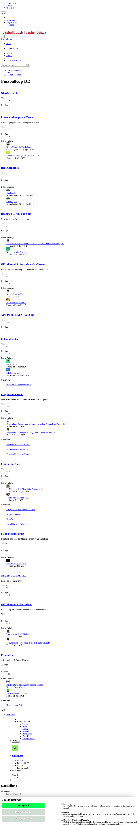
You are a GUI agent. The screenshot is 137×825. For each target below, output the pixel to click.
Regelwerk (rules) (10, 167)
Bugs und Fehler (13, 514)
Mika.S (20, 761)
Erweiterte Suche (13, 60)
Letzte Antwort (28, 738)
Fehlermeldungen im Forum (18, 454)
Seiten (9, 53)
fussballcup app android (16, 563)
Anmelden (10, 20)
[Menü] (3, 13)
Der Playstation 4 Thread (17, 693)
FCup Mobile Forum (12, 533)
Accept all (23, 805)
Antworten (27, 731)
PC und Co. (7, 655)
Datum (25, 729)
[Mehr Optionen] (3, 710)
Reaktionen (27, 734)
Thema (25, 724)
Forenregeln (11, 201)
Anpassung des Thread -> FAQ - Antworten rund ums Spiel (31, 433)
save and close (23, 818)
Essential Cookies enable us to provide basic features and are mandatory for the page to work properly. (99, 806)
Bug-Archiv (11, 519)
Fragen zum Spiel (10, 463)
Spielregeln (11, 193)
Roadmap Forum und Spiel (16, 213)
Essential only (23, 812)
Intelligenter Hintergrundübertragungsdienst (24, 685)
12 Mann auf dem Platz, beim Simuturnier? (24, 489)
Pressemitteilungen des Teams (17, 117)
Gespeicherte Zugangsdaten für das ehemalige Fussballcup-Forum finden (37, 424)
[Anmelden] (2, 29)
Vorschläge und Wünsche (17, 449)
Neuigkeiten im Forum (16, 252)
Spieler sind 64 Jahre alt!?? (17, 498)
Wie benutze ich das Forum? (18, 444)
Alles (8, 43)
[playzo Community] (23, 34)
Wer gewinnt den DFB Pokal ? (19, 634)
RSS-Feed (10, 715)
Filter (16, 741)
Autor (24, 726)
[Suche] (3, 36)
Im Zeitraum (6, 791)
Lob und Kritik (9, 339)
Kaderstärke (11, 364)
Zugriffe (25, 736)
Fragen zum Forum (12, 394)
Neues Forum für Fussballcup (18, 147)
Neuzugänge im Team (15, 294)
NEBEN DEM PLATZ (13, 575)
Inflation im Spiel (13, 373)
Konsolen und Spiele (15, 705)
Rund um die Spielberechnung (19, 385)
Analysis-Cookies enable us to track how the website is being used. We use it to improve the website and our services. (99, 814)
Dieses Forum (12, 48)
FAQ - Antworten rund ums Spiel (20, 509)
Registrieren (11, 22)
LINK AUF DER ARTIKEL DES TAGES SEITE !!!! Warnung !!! (35, 243)
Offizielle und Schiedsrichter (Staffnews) (23, 264)
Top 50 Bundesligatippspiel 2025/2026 (22, 156)
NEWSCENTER (10, 93)
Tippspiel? (17, 755)
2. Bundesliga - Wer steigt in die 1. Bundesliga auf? (28, 643)
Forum (9, 55)
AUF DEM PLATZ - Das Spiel (18, 314)
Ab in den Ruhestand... (16, 302)
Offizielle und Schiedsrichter (16, 604)
